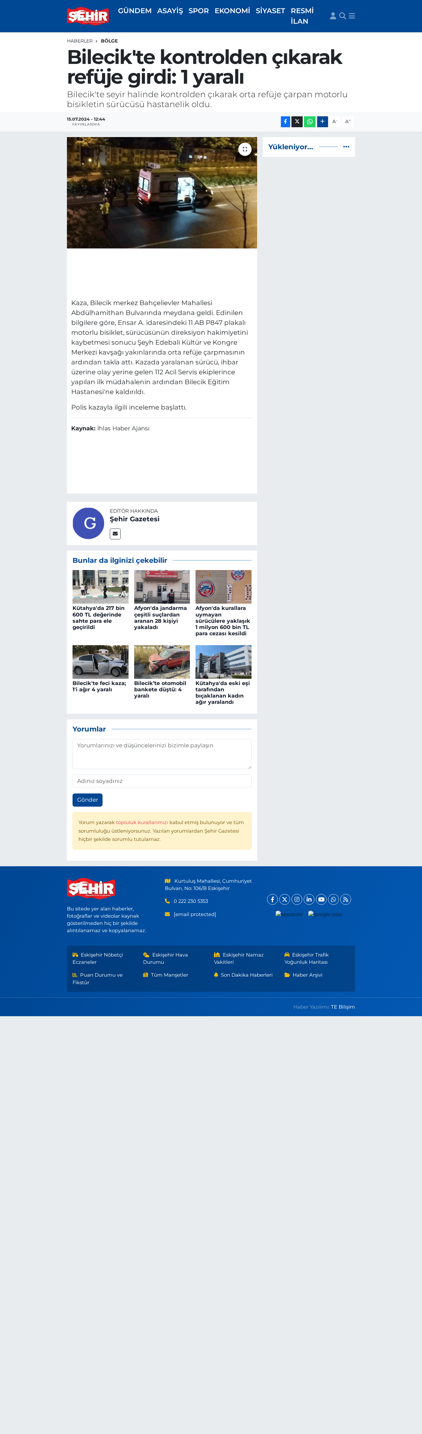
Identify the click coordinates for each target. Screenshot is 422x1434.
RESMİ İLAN (302, 15)
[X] (284, 899)
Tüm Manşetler (169, 975)
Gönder (87, 799)
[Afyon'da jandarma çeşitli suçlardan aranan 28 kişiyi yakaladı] (162, 586)
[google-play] (325, 914)
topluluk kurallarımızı (142, 822)
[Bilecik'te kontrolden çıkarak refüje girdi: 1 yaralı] (162, 192)
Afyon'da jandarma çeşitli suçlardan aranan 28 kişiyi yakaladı (160, 617)
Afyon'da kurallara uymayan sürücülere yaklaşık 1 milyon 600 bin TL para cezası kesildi (223, 621)
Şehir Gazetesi (135, 519)
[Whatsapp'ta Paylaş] (310, 121)
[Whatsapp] (333, 899)
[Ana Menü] (352, 16)
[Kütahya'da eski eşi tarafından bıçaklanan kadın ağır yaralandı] (224, 661)
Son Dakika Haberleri (247, 975)
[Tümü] (346, 146)
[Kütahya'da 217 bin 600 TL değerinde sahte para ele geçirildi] (101, 586)
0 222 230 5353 (191, 901)
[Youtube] (321, 899)
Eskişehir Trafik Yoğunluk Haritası (307, 958)
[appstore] (289, 914)
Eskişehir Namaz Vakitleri (239, 958)
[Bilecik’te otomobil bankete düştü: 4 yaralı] (162, 661)
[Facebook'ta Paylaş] (285, 121)
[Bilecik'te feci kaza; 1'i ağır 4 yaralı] (101, 661)
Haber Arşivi (307, 975)
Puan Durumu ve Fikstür (98, 978)
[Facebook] (272, 899)
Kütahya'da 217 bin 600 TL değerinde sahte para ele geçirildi (99, 617)
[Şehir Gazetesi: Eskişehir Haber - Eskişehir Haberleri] (88, 16)
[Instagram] (296, 899)
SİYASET (270, 10)
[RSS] (345, 899)
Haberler (80, 41)
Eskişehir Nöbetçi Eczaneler (98, 958)
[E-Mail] (115, 534)
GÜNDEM (135, 10)
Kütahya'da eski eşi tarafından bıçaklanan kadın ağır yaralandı (223, 692)
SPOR (199, 10)
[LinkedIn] (309, 899)
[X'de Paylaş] (297, 121)
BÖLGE (109, 41)
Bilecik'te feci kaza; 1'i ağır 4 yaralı (99, 686)
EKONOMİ (232, 10)
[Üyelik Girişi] (333, 16)
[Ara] (342, 16)
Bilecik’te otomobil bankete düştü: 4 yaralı (160, 689)
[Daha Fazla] (322, 121)
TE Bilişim (343, 1007)
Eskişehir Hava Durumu (165, 958)
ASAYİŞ (170, 10)
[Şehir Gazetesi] (88, 523)
